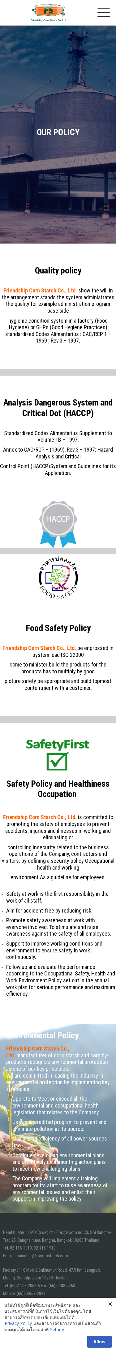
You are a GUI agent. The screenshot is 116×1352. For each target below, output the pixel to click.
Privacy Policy (18, 1323)
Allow (99, 1342)
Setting (57, 1329)
